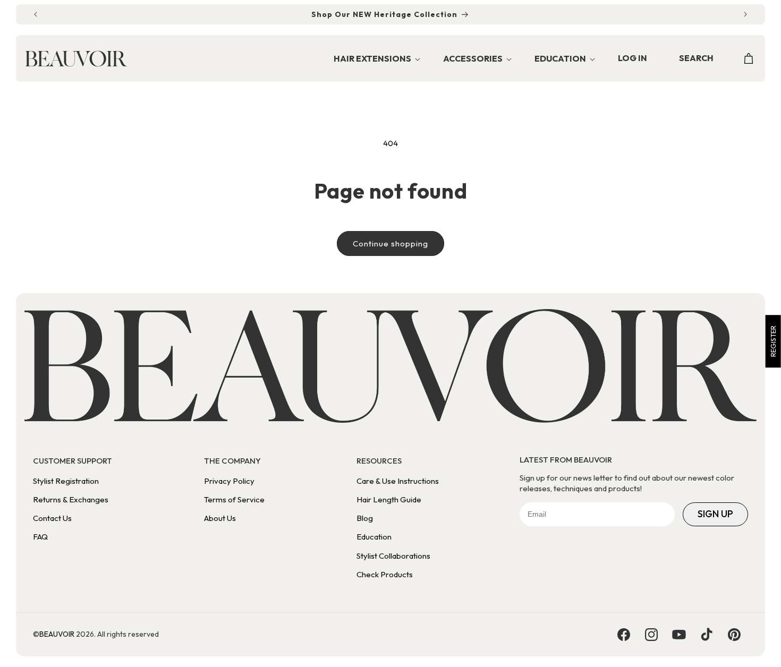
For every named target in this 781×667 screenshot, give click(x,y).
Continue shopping (390, 243)
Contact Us (52, 518)
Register (773, 341)
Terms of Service (234, 499)
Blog (364, 518)
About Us (220, 518)
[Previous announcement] (35, 14)
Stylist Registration (66, 481)
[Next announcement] (745, 14)
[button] (374, 59)
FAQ (40, 537)
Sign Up (715, 514)
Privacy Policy (229, 481)
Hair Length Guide (388, 499)
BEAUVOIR (56, 634)
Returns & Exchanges (70, 499)
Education (374, 537)
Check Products (384, 574)
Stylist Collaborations (393, 556)
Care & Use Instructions (397, 481)
